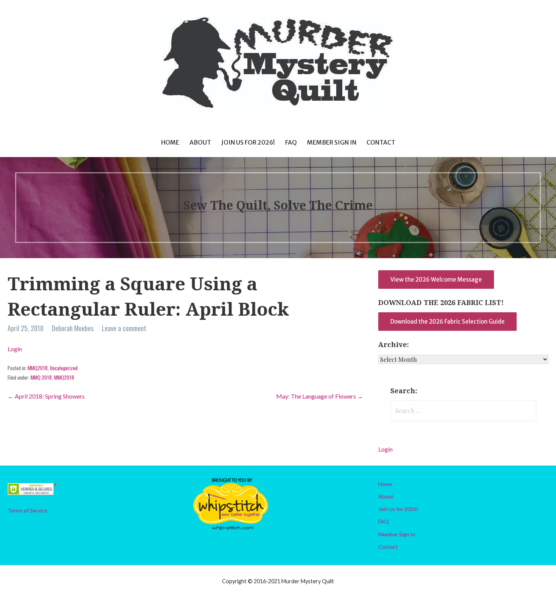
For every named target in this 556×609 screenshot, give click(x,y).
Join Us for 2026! (248, 142)
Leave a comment (124, 328)
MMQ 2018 (41, 377)
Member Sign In (331, 142)
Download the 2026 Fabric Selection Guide (447, 321)
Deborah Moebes (72, 328)
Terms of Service (27, 510)
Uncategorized (64, 368)
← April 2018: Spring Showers (46, 396)
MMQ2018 (38, 368)
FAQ (291, 142)
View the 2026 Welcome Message (436, 279)
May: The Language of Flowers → (319, 396)
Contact (381, 142)
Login (15, 348)
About (200, 142)
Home (170, 142)
